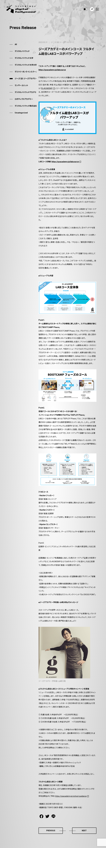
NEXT (84, 831)
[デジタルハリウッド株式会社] (21, 9)
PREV (50, 831)
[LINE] (53, 816)
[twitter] (47, 816)
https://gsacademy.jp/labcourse (65, 162)
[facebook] (41, 816)
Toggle (85, 9)
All (16, 44)
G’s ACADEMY (47, 88)
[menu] (97, 9)
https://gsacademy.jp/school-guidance (71, 796)
